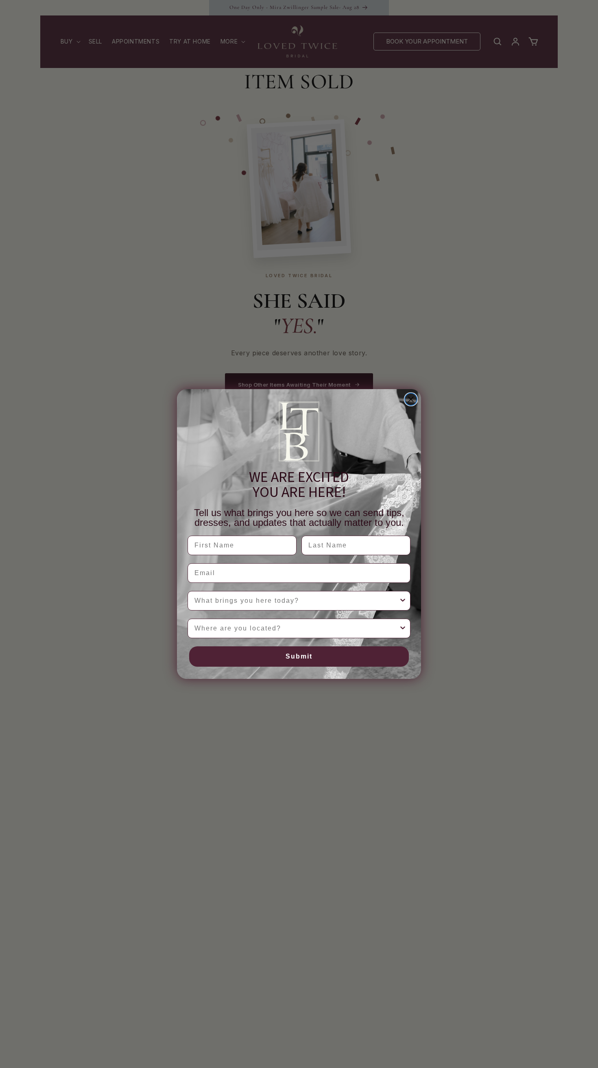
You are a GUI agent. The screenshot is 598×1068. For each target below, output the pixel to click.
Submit (299, 656)
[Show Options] (403, 600)
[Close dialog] (411, 399)
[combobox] (296, 600)
